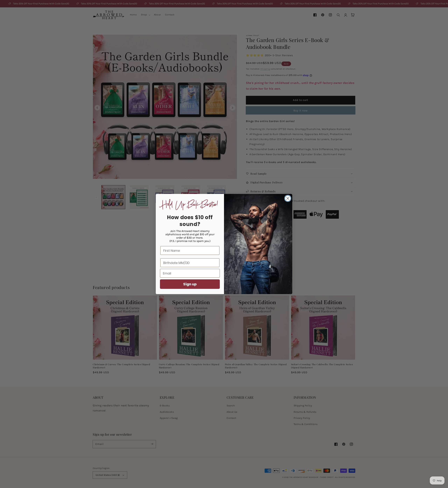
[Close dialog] (288, 198)
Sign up (190, 284)
